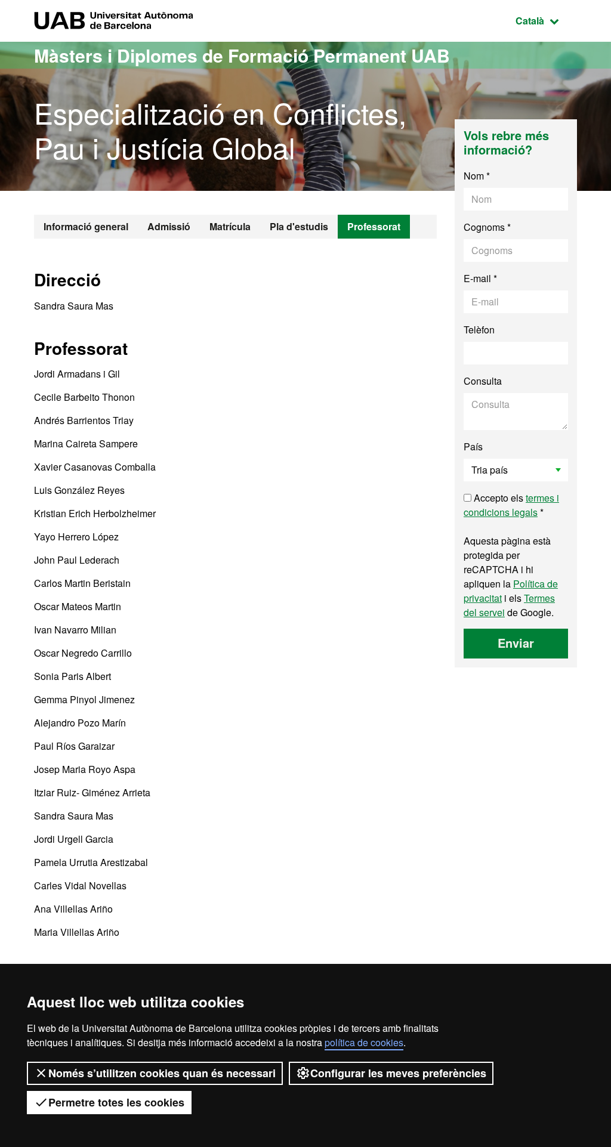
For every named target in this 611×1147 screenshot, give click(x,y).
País (473, 446)
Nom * (477, 176)
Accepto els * (511, 505)
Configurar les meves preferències (398, 1073)
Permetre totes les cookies (116, 1102)
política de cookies (364, 1042)
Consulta (483, 381)
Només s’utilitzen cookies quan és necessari (162, 1073)
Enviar (516, 642)
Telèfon (479, 329)
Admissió (168, 226)
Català (546, 20)
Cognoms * (487, 227)
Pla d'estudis (299, 226)
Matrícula (230, 226)
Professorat (373, 226)
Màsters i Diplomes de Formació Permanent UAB (242, 55)
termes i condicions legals (511, 505)
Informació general (86, 226)
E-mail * (480, 278)
